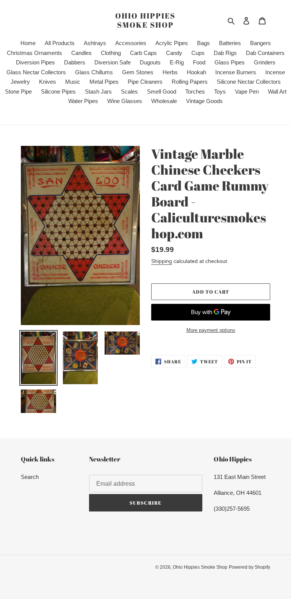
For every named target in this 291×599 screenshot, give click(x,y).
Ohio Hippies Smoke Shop (145, 20)
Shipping (161, 261)
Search (30, 477)
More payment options (210, 330)
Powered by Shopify (249, 567)
